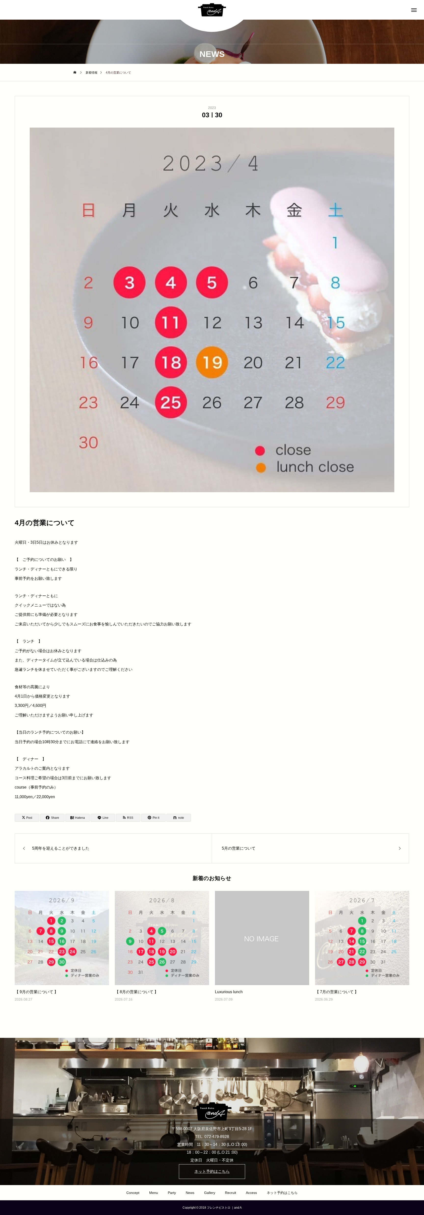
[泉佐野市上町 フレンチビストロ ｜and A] (212, 10)
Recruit (230, 1193)
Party (172, 1193)
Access (251, 1193)
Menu (153, 1193)
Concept (132, 1193)
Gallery (209, 1193)
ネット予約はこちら (282, 1193)
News (190, 1193)
